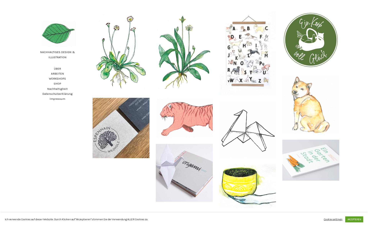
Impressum (57, 99)
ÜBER (57, 68)
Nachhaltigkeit (57, 89)
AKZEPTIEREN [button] (354, 219)
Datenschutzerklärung (57, 94)
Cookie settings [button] (333, 219)
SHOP (57, 83)
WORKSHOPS (57, 78)
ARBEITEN (57, 73)
